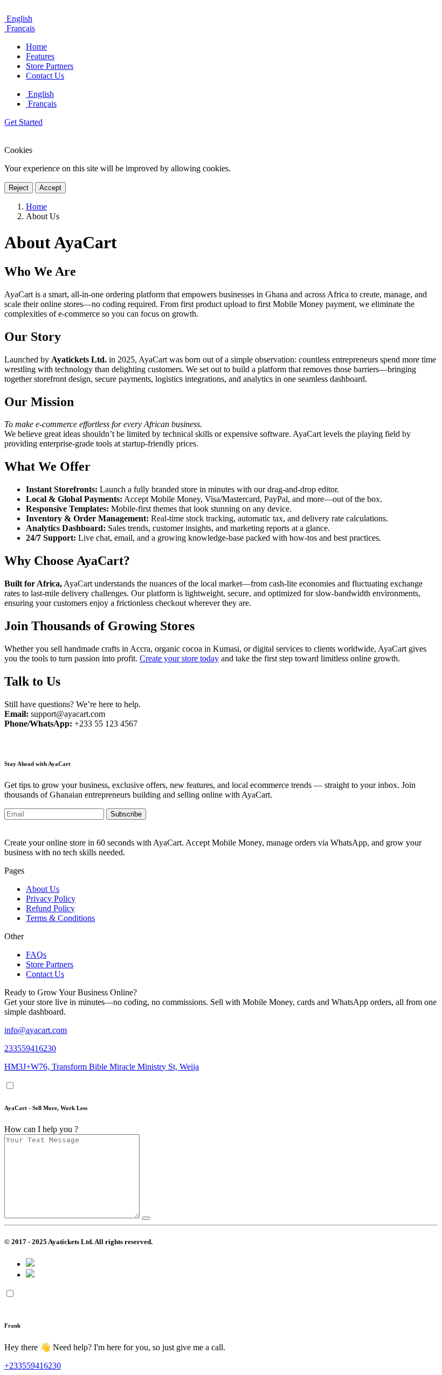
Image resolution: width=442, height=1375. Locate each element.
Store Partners (49, 964)
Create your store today (179, 658)
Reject (19, 188)
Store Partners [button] (49, 66)
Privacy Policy (50, 898)
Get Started (23, 122)
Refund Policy (50, 908)
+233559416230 (32, 1365)
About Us (42, 889)
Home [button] (36, 46)
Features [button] (40, 56)
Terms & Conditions (60, 918)
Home (36, 206)
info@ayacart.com (35, 1030)
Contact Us (45, 974)
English (18, 18)
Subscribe (126, 814)
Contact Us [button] (45, 75)
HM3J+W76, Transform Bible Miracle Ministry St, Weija (101, 1066)
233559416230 (30, 1048)
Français (19, 28)
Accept (50, 188)
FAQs (36, 954)
